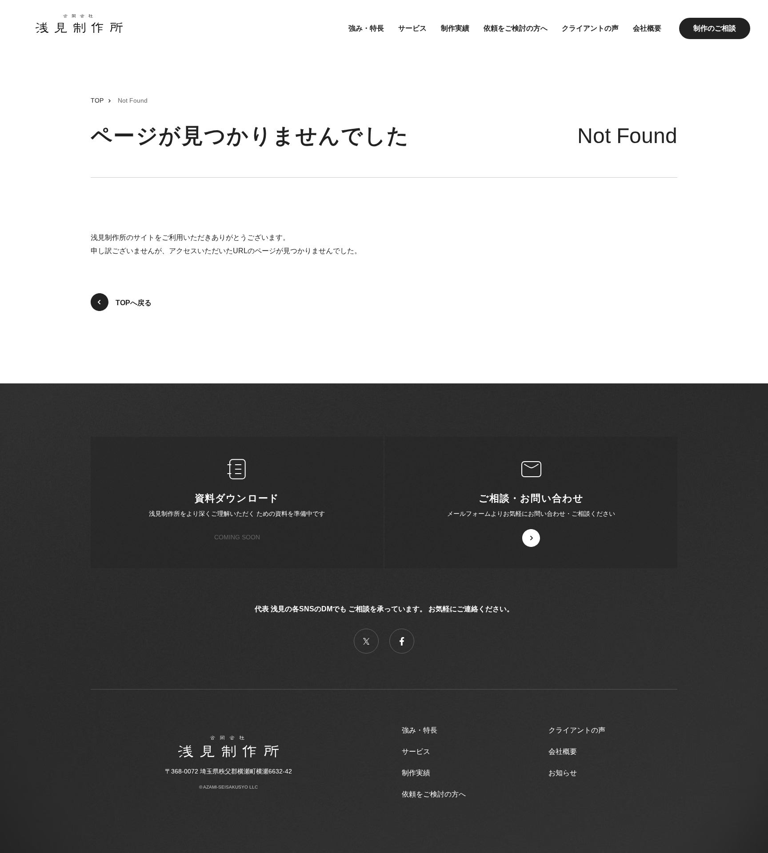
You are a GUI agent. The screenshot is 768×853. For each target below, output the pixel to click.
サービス (412, 28)
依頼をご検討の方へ (516, 28)
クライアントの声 (590, 28)
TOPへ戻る (134, 303)
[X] (366, 641)
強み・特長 (366, 28)
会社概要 (647, 28)
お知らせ (562, 773)
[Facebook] (401, 641)
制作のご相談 (714, 28)
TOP (97, 100)
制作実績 (455, 28)
